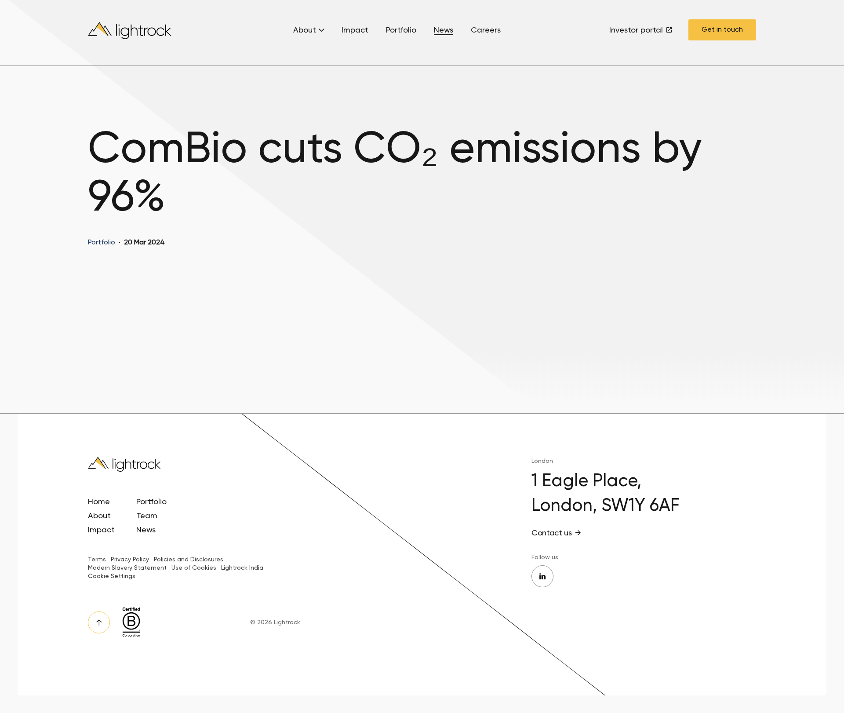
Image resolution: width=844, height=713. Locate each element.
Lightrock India (242, 567)
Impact (355, 30)
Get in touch (722, 29)
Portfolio (401, 30)
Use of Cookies (193, 567)
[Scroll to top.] (99, 622)
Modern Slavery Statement (127, 567)
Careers (486, 30)
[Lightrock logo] (131, 32)
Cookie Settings (111, 575)
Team (146, 515)
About (304, 30)
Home (99, 501)
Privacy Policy (130, 559)
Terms (97, 559)
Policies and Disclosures (188, 559)
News (443, 30)
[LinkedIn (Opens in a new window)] (542, 576)
